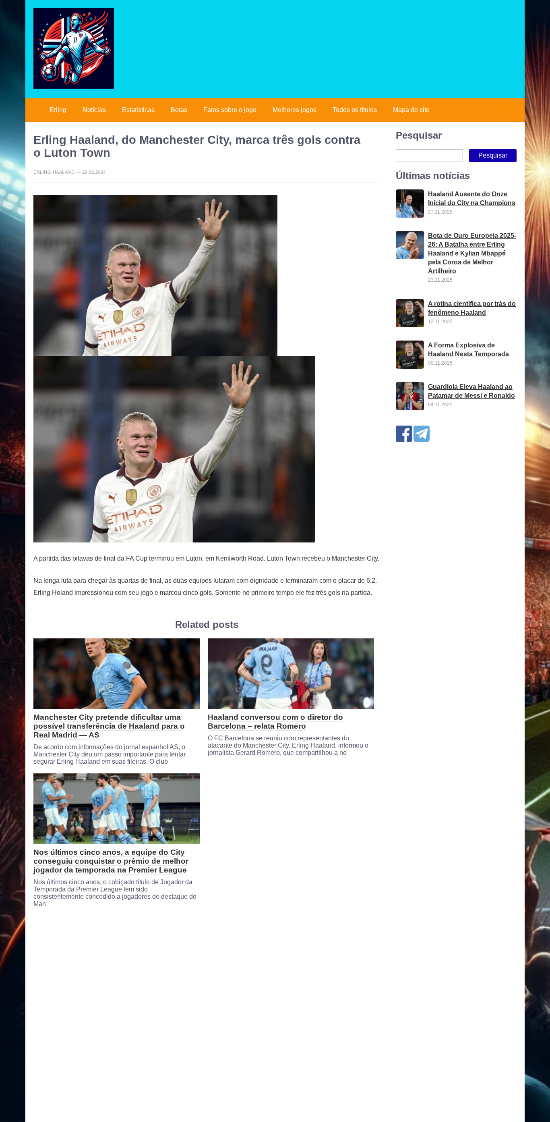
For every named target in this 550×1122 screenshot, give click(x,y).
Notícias (94, 109)
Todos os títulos (355, 109)
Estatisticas (138, 109)
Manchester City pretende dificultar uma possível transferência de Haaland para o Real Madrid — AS (109, 726)
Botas (179, 109)
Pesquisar (419, 135)
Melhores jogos (294, 109)
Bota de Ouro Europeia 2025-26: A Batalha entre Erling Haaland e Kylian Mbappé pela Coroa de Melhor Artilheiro (472, 253)
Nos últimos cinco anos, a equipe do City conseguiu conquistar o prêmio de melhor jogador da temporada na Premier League (110, 861)
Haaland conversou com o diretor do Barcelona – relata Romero (275, 721)
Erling (58, 109)
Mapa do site (411, 109)
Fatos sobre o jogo (229, 109)
